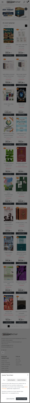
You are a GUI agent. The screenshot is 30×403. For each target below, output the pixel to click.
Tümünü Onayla (21, 398)
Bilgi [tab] (4, 380)
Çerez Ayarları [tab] (11, 380)
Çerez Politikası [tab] (22, 380)
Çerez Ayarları (10, 398)
